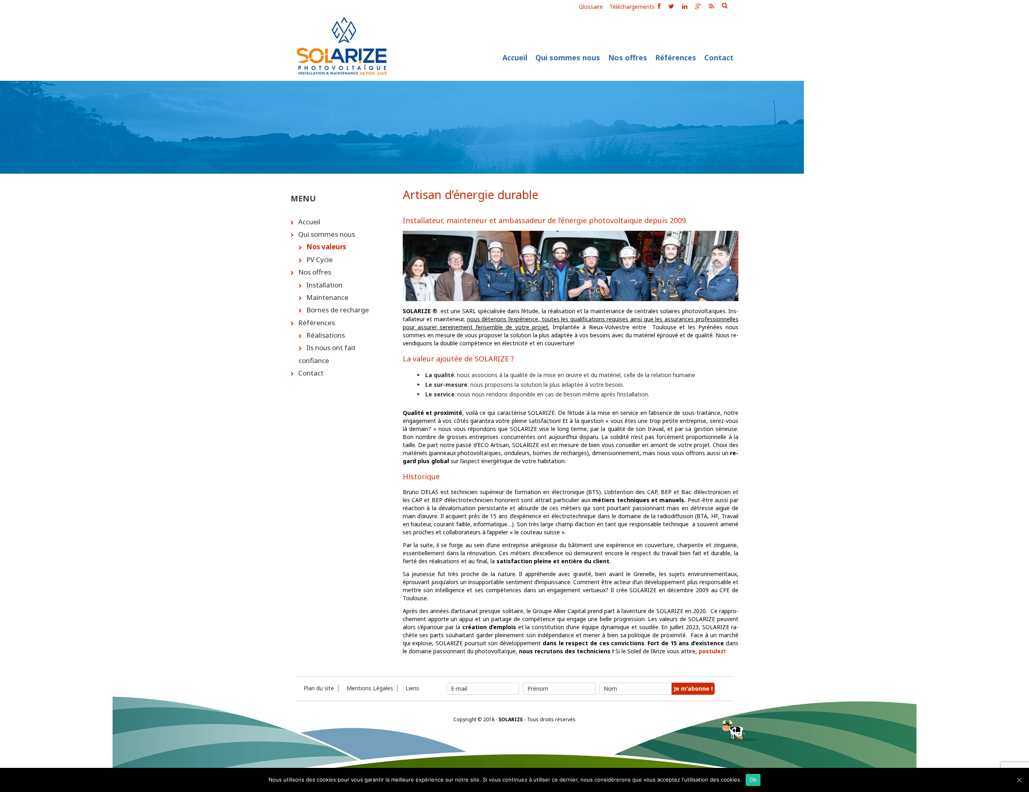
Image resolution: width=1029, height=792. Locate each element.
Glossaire (591, 7)
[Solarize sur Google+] (698, 6)
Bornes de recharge (337, 309)
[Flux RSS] (711, 6)
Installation (324, 284)
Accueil (514, 57)
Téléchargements (632, 7)
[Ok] (1019, 780)
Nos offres (627, 57)
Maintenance (327, 297)
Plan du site (318, 688)
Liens (412, 688)
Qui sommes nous (567, 57)
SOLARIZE (510, 719)
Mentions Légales (369, 688)
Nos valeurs (326, 246)
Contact (719, 57)
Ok (753, 779)
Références (675, 57)
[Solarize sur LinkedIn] (684, 6)
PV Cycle (319, 259)
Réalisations (325, 335)
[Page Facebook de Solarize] (659, 6)
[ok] (725, 5)
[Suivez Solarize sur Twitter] (671, 6)
